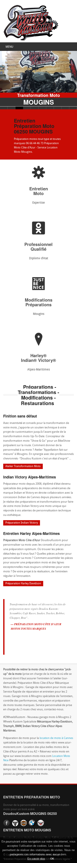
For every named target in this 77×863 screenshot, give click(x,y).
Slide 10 (73, 108)
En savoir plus (36, 858)
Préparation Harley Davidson (23, 583)
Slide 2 (11, 108)
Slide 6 (42, 108)
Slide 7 (50, 108)
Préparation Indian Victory (21, 522)
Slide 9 (65, 108)
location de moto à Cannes (56, 738)
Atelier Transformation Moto (23, 466)
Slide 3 (19, 108)
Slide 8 (58, 108)
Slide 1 (4, 108)
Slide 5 (34, 108)
